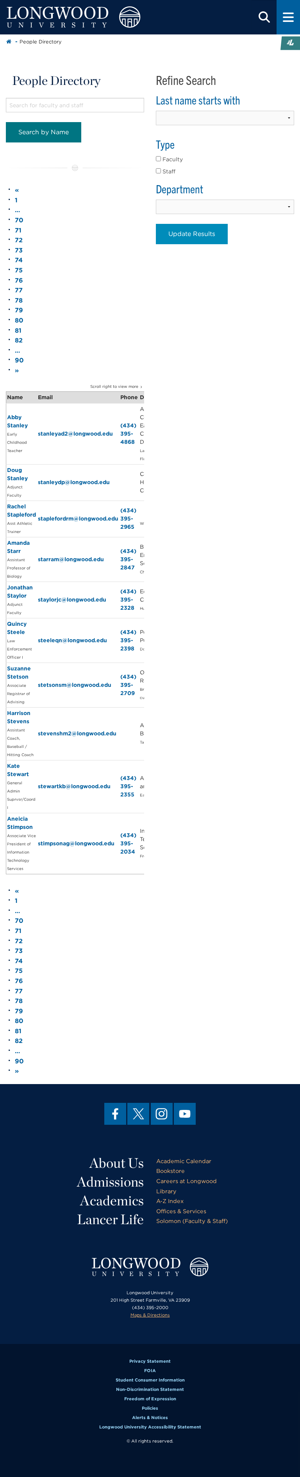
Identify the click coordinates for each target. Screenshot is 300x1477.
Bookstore (170, 1170)
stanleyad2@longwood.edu (75, 433)
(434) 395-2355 (128, 786)
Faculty (172, 159)
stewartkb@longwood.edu (74, 786)
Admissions (110, 1181)
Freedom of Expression (150, 1398)
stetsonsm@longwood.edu (74, 685)
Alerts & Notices (150, 1417)
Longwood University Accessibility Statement (150, 1427)
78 (19, 300)
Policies (150, 1408)
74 (19, 260)
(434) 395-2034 (128, 843)
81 (18, 330)
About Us (116, 1163)
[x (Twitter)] (138, 1114)
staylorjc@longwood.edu (72, 599)
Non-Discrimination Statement (150, 1389)
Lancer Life (110, 1219)
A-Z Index (170, 1201)
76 (19, 280)
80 (19, 320)
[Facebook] (115, 1114)
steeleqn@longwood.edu (72, 640)
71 (18, 230)
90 (19, 360)
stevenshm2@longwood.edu (77, 733)
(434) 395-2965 (128, 518)
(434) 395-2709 (128, 685)
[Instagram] (162, 1114)
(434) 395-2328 (128, 599)
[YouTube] (185, 1114)
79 (19, 310)
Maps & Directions (150, 1315)
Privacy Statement (150, 1361)
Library (166, 1191)
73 (19, 250)
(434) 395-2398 (128, 640)
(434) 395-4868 (128, 433)
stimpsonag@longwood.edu (76, 843)
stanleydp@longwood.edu (74, 482)
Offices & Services (181, 1211)
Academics (112, 1200)
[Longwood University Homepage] (90, 17)
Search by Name (43, 132)
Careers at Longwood (186, 1181)
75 (19, 270)
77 (19, 290)
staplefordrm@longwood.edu (78, 518)
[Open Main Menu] (288, 17)
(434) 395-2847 (128, 559)
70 (19, 220)
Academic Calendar (183, 1161)
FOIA (150, 1370)
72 (19, 240)
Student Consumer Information (150, 1380)
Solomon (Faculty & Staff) (192, 1221)
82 (19, 340)
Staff (168, 171)
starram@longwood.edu (71, 559)
